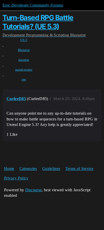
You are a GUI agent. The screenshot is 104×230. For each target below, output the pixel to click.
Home (9, 168)
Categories (28, 168)
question (23, 60)
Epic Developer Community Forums (33, 5)
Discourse (33, 190)
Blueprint (24, 50)
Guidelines (51, 168)
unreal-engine (23, 69)
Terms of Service (79, 168)
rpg (24, 79)
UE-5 (23, 40)
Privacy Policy (16, 178)
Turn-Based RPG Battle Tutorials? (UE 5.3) (38, 22)
